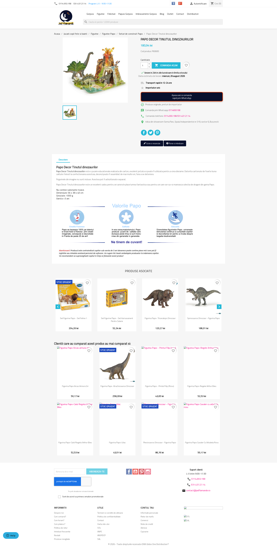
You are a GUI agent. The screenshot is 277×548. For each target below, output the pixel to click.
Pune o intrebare (176, 143)
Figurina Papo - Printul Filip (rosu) (159, 386)
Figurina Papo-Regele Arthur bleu (201, 386)
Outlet (170, 14)
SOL (99, 527)
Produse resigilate (62, 539)
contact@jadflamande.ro (198, 490)
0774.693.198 (65, 3)
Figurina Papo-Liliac (117, 442)
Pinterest (157, 132)
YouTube (135, 471)
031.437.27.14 (79, 3)
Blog (162, 14)
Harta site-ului (103, 524)
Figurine (100, 14)
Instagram (148, 471)
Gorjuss (90, 14)
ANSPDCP (101, 535)
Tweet (151, 132)
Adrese (144, 527)
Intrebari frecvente (62, 531)
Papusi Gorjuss (125, 14)
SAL (99, 539)
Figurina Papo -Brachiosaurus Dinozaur (117, 386)
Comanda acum (166, 65)
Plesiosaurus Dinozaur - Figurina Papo (159, 442)
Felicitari (111, 14)
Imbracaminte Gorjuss (146, 14)
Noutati (57, 535)
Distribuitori (193, 14)
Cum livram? (59, 520)
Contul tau (147, 507)
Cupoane (144, 531)
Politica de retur (61, 527)
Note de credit (147, 524)
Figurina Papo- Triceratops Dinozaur (160, 318)
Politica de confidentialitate (108, 516)
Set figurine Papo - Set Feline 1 (73, 318)
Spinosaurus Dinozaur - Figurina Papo (203, 318)
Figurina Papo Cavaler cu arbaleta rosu (202, 442)
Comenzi (144, 520)
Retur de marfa (147, 516)
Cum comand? (60, 516)
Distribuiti (144, 132)
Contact (180, 14)
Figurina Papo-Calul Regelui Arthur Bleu (75, 442)
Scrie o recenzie (153, 143)
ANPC (99, 531)
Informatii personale (149, 512)
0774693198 (174, 110)
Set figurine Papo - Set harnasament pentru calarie (117, 320)
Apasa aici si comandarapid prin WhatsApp (182, 97)
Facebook (129, 471)
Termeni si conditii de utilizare (110, 512)
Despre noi (59, 512)
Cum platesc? (59, 524)
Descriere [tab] (63, 159)
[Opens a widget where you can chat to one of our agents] (11, 535)
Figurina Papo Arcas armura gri (75, 386)
